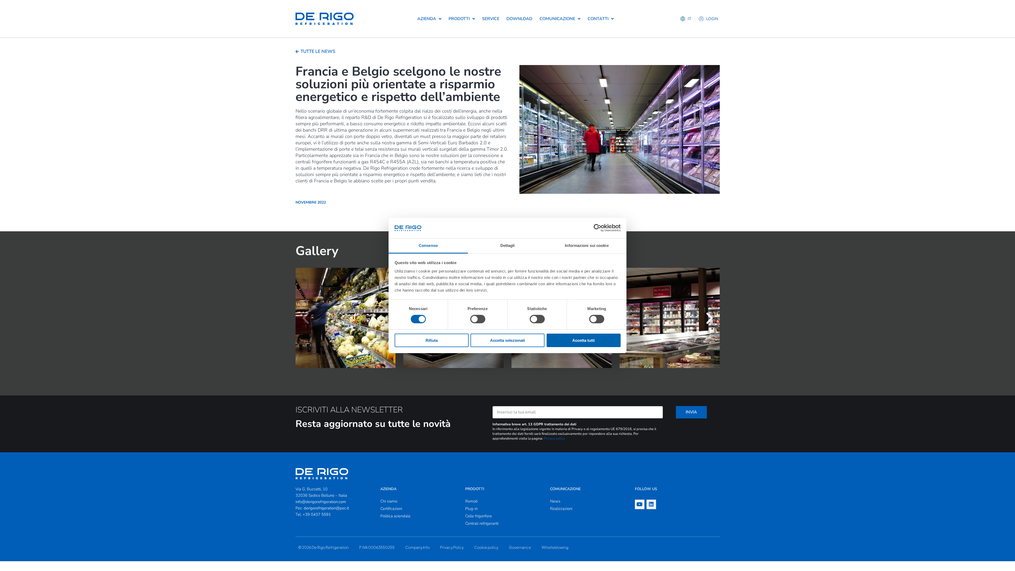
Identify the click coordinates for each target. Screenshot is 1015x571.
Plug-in (471, 508)
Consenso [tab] (428, 245)
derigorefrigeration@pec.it (326, 508)
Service (490, 19)
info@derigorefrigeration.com (321, 501)
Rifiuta (432, 340)
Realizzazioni (561, 508)
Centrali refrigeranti (482, 523)
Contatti (598, 19)
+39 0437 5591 (317, 514)
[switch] (477, 319)
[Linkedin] (651, 504)
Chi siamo (388, 501)
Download (519, 19)
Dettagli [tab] (507, 245)
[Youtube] (639, 504)
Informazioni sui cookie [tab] (586, 245)
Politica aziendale (395, 516)
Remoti (471, 501)
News (555, 501)
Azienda (426, 19)
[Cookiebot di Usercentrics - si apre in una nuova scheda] (597, 228)
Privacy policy (554, 438)
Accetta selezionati (507, 340)
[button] (305, 318)
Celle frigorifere (478, 516)
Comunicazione (557, 19)
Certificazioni (391, 508)
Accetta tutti (583, 340)
